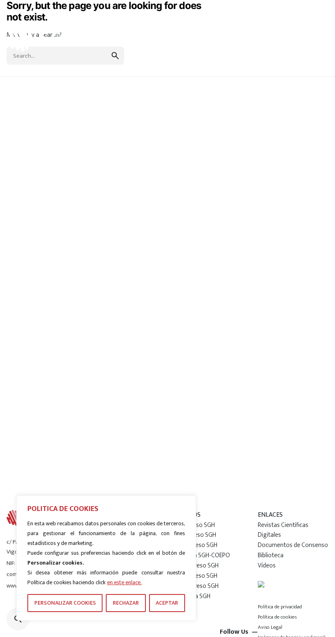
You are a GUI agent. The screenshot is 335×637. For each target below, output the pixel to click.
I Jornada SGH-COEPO (202, 555)
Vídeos (267, 565)
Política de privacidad (280, 606)
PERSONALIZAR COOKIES (65, 603)
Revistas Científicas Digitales (283, 530)
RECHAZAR (126, 603)
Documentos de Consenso (293, 545)
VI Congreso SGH (196, 586)
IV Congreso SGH (196, 565)
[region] (106, 558)
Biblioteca (271, 555)
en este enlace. (124, 582)
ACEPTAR (167, 603)
